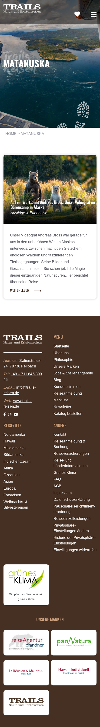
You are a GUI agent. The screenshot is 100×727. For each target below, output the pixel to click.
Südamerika (13, 455)
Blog (57, 380)
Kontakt (59, 434)
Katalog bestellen (67, 414)
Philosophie (63, 360)
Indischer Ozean (16, 461)
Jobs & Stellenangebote (73, 373)
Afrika (8, 468)
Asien (8, 482)
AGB (57, 486)
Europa (9, 488)
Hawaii (9, 441)
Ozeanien (11, 475)
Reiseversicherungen (71, 453)
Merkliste (60, 400)
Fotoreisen (12, 495)
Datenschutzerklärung (71, 499)
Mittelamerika (14, 448)
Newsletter (62, 407)
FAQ (57, 479)
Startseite (61, 346)
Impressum (62, 493)
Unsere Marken (66, 366)
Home (11, 134)
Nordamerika (14, 434)
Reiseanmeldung (67, 393)
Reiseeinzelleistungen (71, 519)
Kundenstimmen (66, 387)
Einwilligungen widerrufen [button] (75, 550)
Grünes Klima (64, 473)
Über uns (61, 353)
